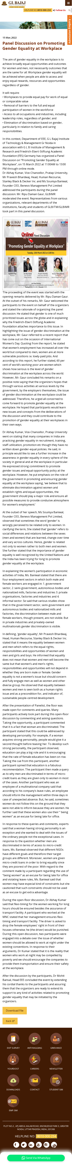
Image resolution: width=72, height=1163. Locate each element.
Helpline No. (37, 10)
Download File (14, 1010)
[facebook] (16, 1145)
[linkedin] (31, 1145)
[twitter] (24, 1145)
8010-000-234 (46, 1136)
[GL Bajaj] (13, 4)
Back (8, 1021)
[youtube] (39, 1145)
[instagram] (46, 1145)
